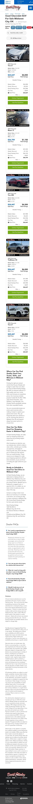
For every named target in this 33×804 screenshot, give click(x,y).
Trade (8, 784)
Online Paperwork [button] (18, 98)
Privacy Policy (19, 794)
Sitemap (13, 794)
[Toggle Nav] (30, 7)
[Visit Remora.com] (24, 798)
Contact (29, 784)
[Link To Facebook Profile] (8, 781)
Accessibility (26, 794)
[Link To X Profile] (11, 781)
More (17, 94)
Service (22, 784)
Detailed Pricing (17, 80)
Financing (15, 784)
